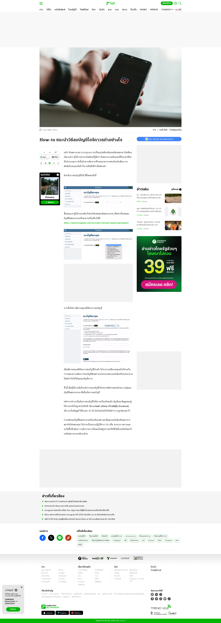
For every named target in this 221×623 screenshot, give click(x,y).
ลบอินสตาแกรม (83, 540)
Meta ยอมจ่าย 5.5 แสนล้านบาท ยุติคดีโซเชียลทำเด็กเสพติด (66, 502)
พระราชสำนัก (46, 570)
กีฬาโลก (117, 576)
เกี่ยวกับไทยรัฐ (66, 594)
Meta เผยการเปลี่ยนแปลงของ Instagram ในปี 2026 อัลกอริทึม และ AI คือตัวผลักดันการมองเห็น (79, 515)
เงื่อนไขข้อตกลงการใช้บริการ (51, 597)
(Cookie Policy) (10, 603)
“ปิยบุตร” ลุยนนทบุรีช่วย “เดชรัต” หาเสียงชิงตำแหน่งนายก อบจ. (149, 223)
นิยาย (80, 579)
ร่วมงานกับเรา (54, 594)
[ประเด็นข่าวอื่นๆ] (58, 175)
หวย (96, 576)
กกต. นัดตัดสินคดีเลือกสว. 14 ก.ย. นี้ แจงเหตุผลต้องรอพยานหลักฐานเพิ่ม (149, 210)
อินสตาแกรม (134, 540)
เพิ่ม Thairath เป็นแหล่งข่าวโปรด (161, 139)
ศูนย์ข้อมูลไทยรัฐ (90, 594)
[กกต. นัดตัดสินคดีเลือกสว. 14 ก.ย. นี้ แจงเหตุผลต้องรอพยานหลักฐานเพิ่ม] (173, 212)
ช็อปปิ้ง (153, 567)
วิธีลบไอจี (104, 536)
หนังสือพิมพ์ (99, 570)
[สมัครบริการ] (159, 264)
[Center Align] (21, 587)
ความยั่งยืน (62, 582)
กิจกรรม (44, 594)
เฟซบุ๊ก (80, 545)
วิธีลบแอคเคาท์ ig (144, 536)
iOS (143, 540)
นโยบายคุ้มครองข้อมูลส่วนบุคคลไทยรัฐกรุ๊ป (129, 594)
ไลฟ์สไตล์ (98, 582)
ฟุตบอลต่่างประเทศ (121, 570)
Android (151, 540)
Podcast (81, 582)
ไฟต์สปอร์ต (133, 573)
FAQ (99, 594)
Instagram (117, 540)
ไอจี (126, 540)
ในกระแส (44, 573)
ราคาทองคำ (45, 582)
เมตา (177, 540)
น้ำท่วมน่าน (49, 197)
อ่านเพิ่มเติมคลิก (10, 600)
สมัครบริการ (166, 3)
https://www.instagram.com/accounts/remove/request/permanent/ (96, 223)
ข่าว (154, 130)
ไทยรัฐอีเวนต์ (156, 570)
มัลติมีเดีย (81, 585)
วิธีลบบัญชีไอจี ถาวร (160, 536)
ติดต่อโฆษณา (76, 597)
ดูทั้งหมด (175, 189)
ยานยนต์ (61, 579)
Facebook (168, 540)
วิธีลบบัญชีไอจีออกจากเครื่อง (100, 540)
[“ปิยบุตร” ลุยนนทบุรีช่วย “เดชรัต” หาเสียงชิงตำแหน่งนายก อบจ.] (173, 225)
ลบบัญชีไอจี (81, 536)
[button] (41, 163)
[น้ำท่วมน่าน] (49, 186)
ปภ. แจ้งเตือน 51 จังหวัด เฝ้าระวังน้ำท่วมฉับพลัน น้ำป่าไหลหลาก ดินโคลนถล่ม (149, 196)
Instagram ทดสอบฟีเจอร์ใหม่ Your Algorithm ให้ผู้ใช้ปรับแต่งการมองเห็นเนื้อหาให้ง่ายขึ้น (77, 510)
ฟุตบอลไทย (133, 570)
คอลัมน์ (80, 573)
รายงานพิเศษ (82, 570)
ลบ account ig (130, 536)
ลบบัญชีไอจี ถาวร (116, 536)
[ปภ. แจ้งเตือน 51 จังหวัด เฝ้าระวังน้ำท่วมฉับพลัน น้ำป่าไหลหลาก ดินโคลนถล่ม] (173, 198)
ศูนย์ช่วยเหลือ (107, 594)
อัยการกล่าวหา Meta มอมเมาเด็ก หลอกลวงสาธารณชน (64, 506)
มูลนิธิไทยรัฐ (77, 594)
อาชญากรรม (46, 579)
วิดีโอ (97, 579)
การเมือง (139, 215)
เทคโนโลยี (163, 130)
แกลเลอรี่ (117, 579)
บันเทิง (97, 573)
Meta (159, 540)
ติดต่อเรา (66, 597)
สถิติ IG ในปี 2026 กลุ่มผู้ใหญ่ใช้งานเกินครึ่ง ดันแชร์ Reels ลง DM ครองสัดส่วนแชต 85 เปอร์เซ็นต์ (80, 519)
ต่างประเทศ (62, 576)
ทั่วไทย (139, 201)
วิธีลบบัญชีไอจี (93, 536)
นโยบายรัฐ (45, 576)
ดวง (79, 576)
